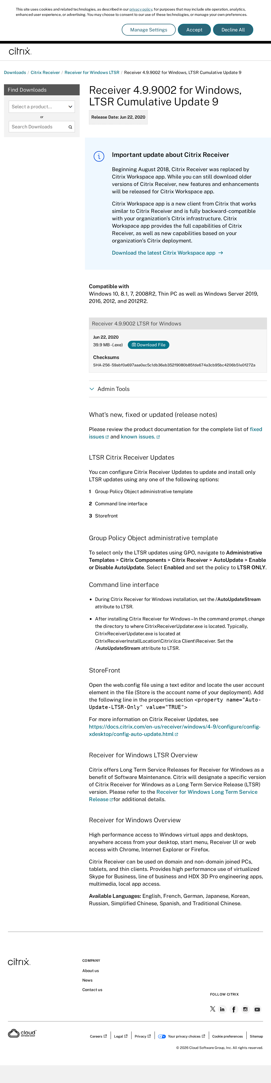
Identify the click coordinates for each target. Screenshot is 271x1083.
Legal (118, 1036)
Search (70, 127)
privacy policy (140, 9)
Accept (194, 29)
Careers (96, 1036)
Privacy (140, 1036)
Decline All (233, 29)
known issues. (138, 436)
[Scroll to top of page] (257, 1068)
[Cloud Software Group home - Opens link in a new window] (22, 1036)
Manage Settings (148, 29)
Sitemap (256, 1036)
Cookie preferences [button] (227, 1036)
